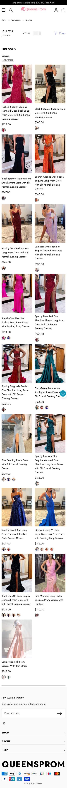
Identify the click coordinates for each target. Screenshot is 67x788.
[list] (36, 33)
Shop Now (49, 2)
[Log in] (56, 10)
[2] (39, 33)
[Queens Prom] (33, 10)
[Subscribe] (59, 713)
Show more (7, 59)
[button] (63, 10)
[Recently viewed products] (63, 393)
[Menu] (3, 10)
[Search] (10, 10)
